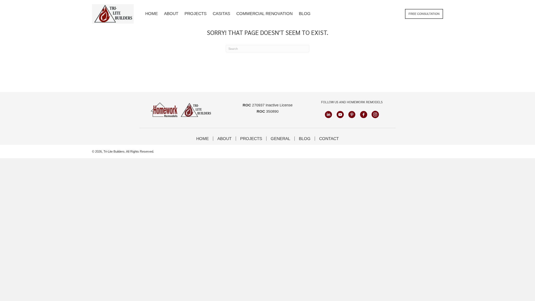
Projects (251, 138)
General (280, 138)
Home (202, 138)
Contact (329, 138)
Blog (305, 138)
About (224, 138)
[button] (424, 14)
